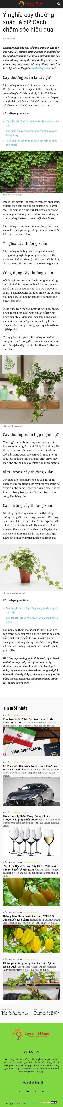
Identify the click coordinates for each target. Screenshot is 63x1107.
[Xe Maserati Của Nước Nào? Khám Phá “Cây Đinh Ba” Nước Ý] (31, 791)
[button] (5, 4)
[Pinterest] (35, 1091)
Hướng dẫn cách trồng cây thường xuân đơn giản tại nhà (14, 1013)
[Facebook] (20, 1091)
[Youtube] (43, 1091)
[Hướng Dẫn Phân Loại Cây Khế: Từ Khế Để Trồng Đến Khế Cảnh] (31, 939)
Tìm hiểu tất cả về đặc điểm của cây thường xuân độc (46, 1013)
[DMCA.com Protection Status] (48, 1103)
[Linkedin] (27, 1091)
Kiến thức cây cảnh (12, 862)
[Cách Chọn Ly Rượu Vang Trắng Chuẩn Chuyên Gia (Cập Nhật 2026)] (31, 841)
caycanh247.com (32, 1103)
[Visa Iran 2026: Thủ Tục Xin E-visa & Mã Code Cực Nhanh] (31, 741)
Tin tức (6, 715)
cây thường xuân (40, 68)
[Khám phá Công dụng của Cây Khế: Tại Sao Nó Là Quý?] (31, 986)
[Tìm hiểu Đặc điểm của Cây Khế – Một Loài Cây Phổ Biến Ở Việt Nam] (31, 892)
